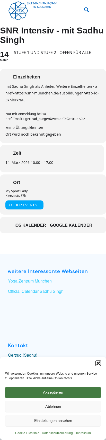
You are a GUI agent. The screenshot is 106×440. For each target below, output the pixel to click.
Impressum (83, 432)
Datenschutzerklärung (57, 432)
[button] (98, 363)
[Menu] (95, 10)
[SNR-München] (44, 10)
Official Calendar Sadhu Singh (36, 291)
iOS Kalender (30, 225)
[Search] (84, 10)
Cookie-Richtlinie (27, 432)
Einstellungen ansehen (53, 420)
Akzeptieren (53, 392)
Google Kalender (71, 225)
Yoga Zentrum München (30, 281)
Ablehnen (53, 406)
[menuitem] (84, 10)
